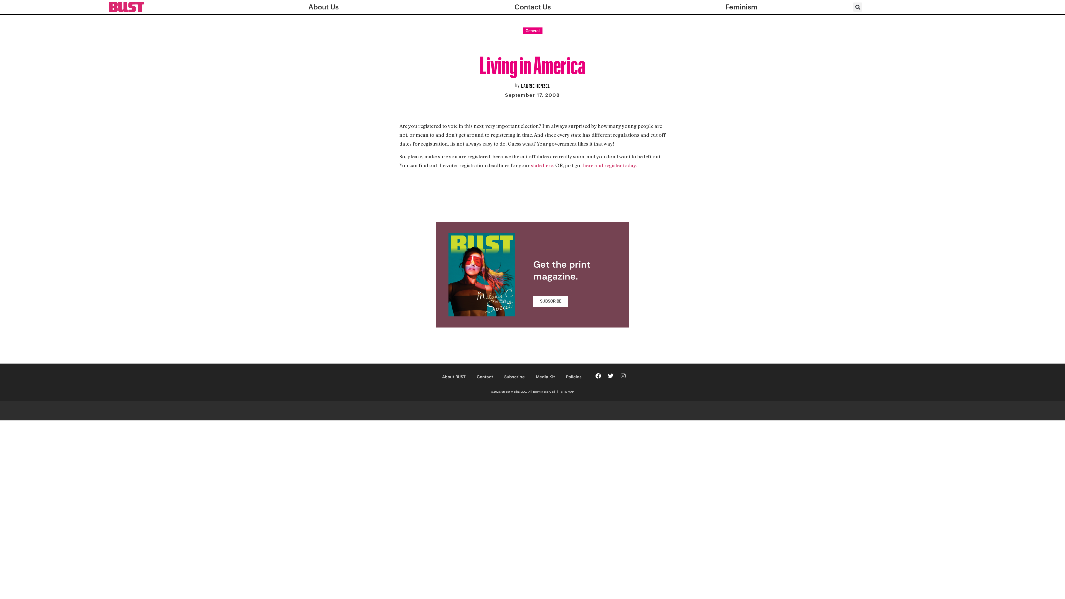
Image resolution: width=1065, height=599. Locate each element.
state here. (542, 165)
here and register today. (609, 165)
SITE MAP (567, 391)
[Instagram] (623, 376)
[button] (857, 7)
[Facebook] (598, 376)
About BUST (454, 377)
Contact (485, 377)
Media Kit (545, 377)
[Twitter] (610, 376)
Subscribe (514, 377)
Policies (574, 377)
